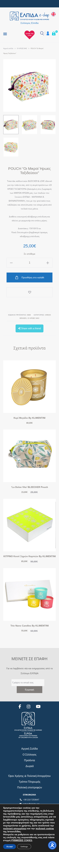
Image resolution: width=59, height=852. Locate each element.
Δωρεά (30, 766)
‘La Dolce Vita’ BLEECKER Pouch (29, 487)
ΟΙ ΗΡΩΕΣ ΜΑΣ (22, 48)
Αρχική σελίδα (8, 48)
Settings (24, 846)
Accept (9, 846)
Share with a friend (30, 328)
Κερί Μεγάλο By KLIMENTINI (29, 418)
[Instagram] (28, 707)
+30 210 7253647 (31, 800)
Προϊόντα (29, 760)
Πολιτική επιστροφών (29, 787)
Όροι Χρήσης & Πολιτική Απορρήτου (29, 776)
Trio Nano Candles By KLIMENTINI (29, 625)
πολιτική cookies (45, 828)
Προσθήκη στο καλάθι (32, 277)
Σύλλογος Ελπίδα (29, 23)
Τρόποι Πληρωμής (29, 781)
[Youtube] (38, 707)
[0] (54, 33)
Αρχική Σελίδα (29, 748)
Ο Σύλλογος (30, 754)
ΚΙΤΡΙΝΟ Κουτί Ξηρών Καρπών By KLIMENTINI (29, 556)
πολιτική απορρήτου (14, 828)
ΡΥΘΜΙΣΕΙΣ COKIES (21, 840)
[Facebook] (20, 707)
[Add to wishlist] (29, 292)
